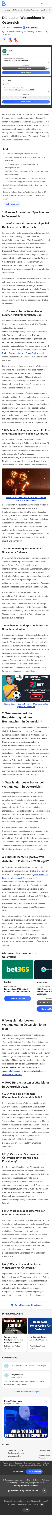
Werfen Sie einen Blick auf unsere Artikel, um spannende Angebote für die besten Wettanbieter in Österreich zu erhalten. (24, 1071)
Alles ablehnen (17, 1472)
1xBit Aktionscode (39, 767)
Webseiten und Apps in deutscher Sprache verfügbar (27, 182)
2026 (26, 1510)
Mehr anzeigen (12, 204)
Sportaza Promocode (11, 845)
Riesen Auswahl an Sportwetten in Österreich (21, 154)
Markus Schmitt (12, 27)
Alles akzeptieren (34, 1472)
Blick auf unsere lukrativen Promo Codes (20, 353)
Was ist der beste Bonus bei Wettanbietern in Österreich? (25, 192)
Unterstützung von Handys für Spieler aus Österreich (27, 178)
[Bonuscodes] (3, 3)
